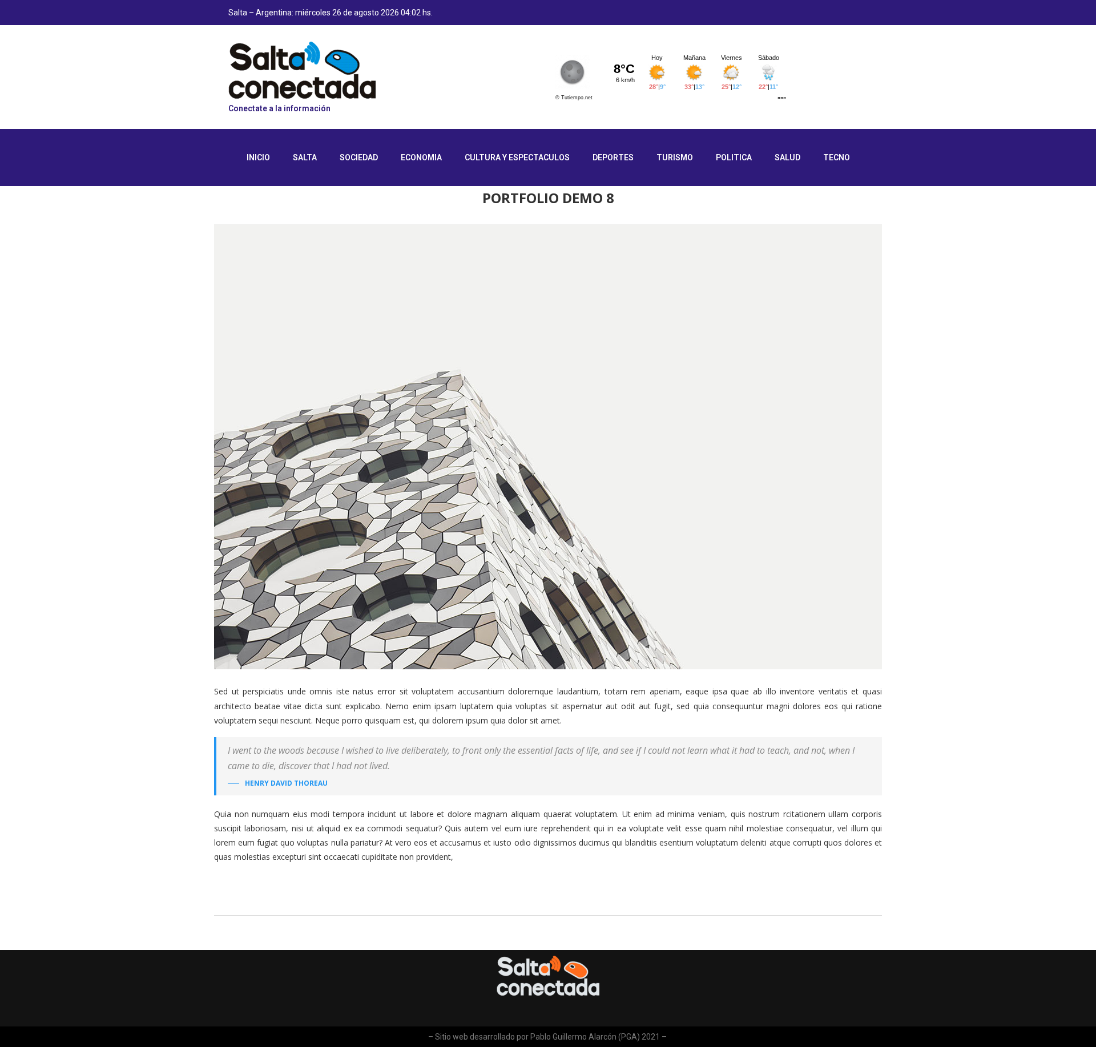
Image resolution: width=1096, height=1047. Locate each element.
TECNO (836, 157)
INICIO (258, 157)
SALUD (787, 157)
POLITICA (734, 157)
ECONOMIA (421, 157)
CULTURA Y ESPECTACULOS (517, 157)
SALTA (305, 157)
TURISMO (674, 157)
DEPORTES (613, 157)
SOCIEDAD (359, 157)
